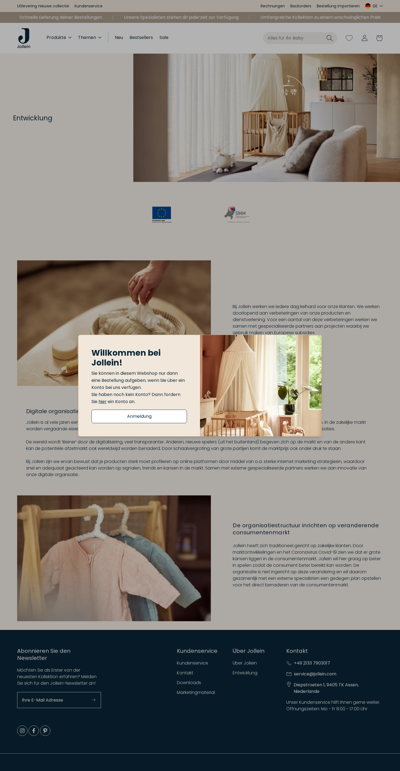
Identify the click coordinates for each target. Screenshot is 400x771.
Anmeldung (139, 416)
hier (103, 401)
